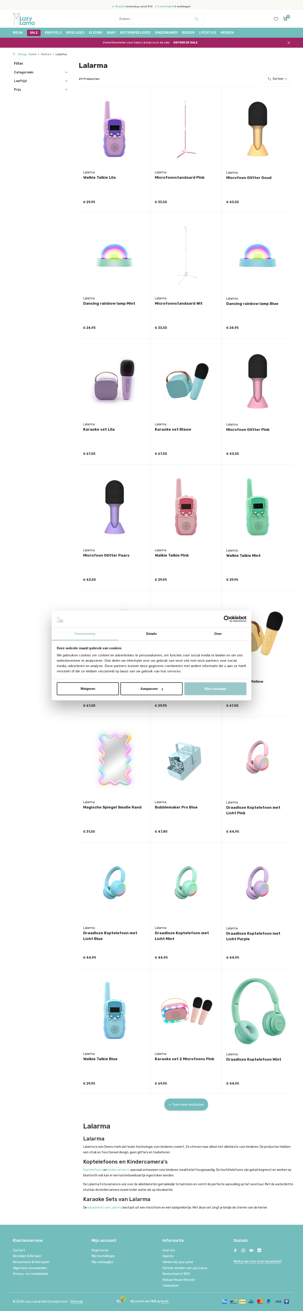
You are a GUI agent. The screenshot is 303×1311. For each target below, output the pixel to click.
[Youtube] (251, 1251)
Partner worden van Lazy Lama (185, 1268)
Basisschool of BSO (176, 1274)
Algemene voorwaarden (30, 1268)
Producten (89, 78)
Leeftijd (20, 81)
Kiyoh (165, 1301)
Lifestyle (207, 33)
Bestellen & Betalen (27, 1256)
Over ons (169, 1250)
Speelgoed (75, 33)
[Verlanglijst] (276, 18)
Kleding (95, 33)
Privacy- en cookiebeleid (30, 1274)
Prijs (17, 90)
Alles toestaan (215, 689)
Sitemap (77, 1301)
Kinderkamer (166, 33)
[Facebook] (235, 1251)
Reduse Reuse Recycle (179, 1280)
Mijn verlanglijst (102, 1262)
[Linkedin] (259, 1251)
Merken (227, 33)
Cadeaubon (171, 1285)
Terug (21, 54)
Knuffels (53, 33)
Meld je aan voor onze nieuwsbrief (257, 1261)
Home (33, 54)
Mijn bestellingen (103, 1256)
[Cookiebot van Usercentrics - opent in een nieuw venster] (227, 619)
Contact (19, 1250)
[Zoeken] (196, 19)
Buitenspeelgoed (135, 33)
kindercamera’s (119, 1170)
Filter (18, 63)
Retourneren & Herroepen (31, 1262)
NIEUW (18, 33)
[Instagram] (243, 1251)
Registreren (100, 1250)
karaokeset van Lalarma (105, 1207)
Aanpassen (149, 689)
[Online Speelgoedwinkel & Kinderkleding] (29, 19)
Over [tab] (218, 634)
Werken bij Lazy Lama (178, 1262)
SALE (34, 33)
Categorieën (23, 72)
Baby (111, 33)
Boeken (188, 33)
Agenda (168, 1256)
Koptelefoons (93, 1170)
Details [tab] (151, 634)
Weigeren (88, 689)
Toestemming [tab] (84, 634)
